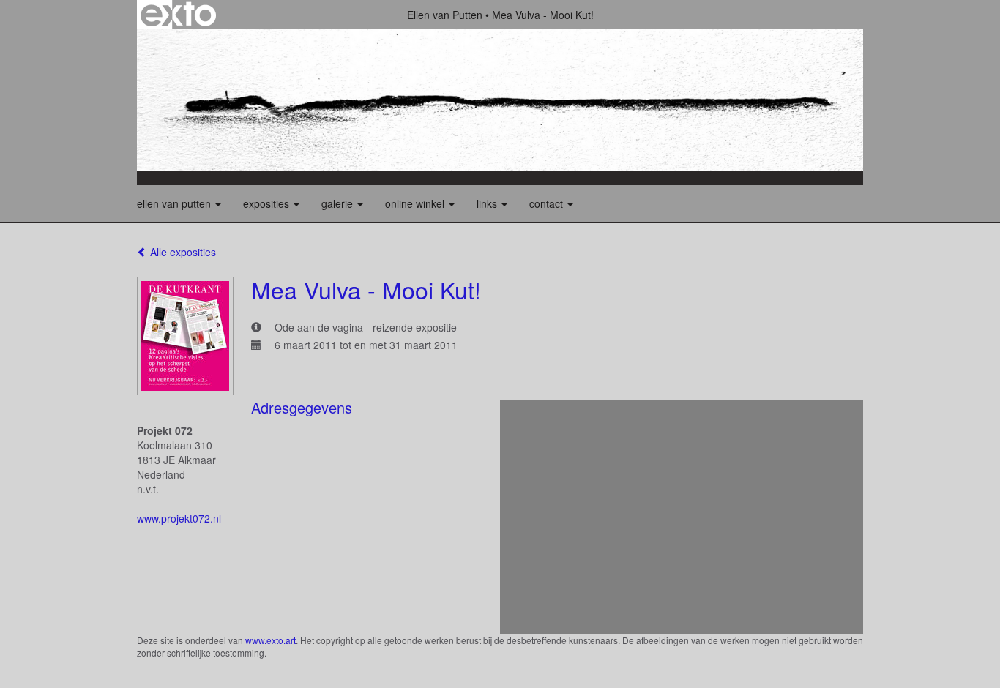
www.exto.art (270, 640)
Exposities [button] (267, 203)
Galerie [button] (338, 203)
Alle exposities (181, 251)
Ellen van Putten (444, 14)
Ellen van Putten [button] (175, 203)
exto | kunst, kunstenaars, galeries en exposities (178, 14)
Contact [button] (547, 203)
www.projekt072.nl (179, 518)
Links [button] (488, 203)
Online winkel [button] (416, 203)
